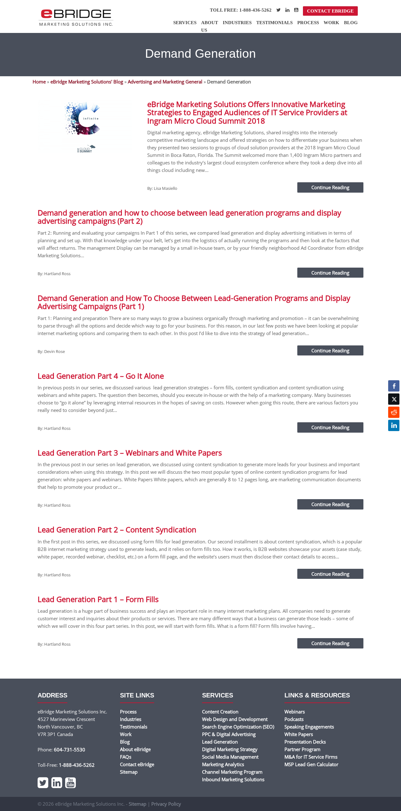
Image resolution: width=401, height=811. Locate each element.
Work (331, 22)
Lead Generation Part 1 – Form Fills (98, 599)
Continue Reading (330, 187)
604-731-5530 (69, 749)
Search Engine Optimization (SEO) (238, 726)
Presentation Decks (305, 742)
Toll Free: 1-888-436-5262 (241, 10)
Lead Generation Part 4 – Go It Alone (101, 376)
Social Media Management (230, 757)
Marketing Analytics (223, 764)
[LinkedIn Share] (393, 425)
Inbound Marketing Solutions (233, 779)
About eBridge (135, 749)
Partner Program (302, 749)
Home (39, 81)
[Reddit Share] (393, 412)
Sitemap (129, 772)
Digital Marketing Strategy (230, 749)
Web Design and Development (235, 719)
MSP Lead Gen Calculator (311, 764)
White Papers (298, 734)
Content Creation (220, 711)
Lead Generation (220, 742)
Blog (351, 22)
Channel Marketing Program (232, 772)
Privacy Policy (166, 804)
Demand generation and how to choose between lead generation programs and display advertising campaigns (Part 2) (189, 216)
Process (308, 22)
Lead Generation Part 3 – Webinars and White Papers (130, 452)
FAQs (125, 757)
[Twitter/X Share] (393, 399)
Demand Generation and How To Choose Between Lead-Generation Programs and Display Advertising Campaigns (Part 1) (194, 302)
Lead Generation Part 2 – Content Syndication (117, 529)
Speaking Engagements (309, 726)
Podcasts (294, 719)
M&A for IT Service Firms (310, 757)
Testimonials (274, 22)
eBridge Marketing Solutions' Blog (86, 81)
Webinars (294, 711)
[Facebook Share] (393, 386)
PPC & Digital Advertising (229, 734)
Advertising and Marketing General (165, 81)
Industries (237, 22)
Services (184, 22)
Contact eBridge (330, 10)
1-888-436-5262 (77, 765)
